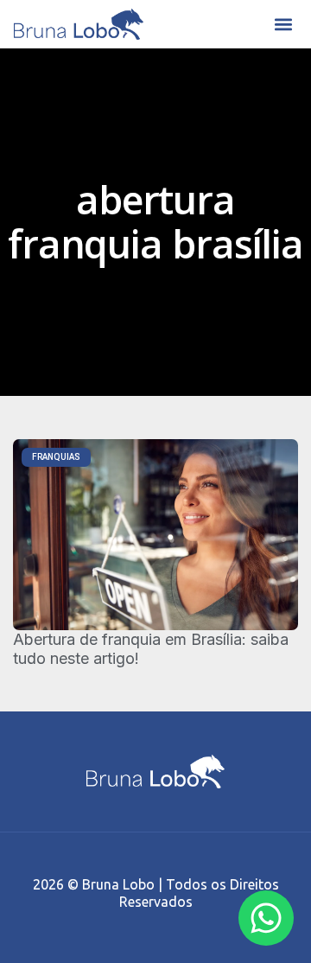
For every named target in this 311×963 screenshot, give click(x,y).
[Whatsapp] (266, 918)
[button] (283, 24)
